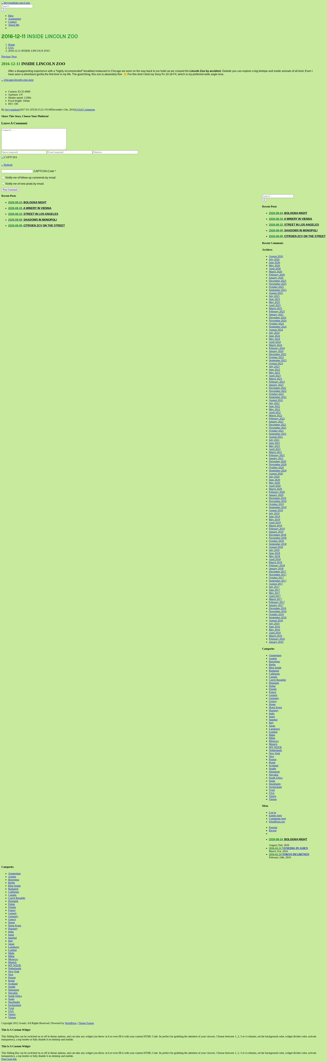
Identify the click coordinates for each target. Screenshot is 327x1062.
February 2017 (277, 602)
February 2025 (277, 311)
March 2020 (275, 488)
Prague (272, 759)
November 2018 (277, 537)
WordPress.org (277, 821)
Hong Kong (275, 707)
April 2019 (275, 522)
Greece (273, 701)
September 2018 (277, 544)
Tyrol (272, 790)
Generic (273, 695)
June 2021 (274, 443)
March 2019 (275, 525)
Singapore (274, 771)
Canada (273, 676)
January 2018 (276, 568)
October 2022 (276, 394)
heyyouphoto (12, 109)
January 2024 (276, 351)
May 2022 (274, 409)
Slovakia (273, 774)
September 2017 (277, 580)
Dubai (272, 686)
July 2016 (274, 623)
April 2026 (275, 268)
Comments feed (277, 818)
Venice (272, 796)
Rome (272, 762)
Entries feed (275, 815)
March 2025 (275, 308)
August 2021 (276, 436)
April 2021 (275, 449)
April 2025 (275, 305)
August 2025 (276, 293)
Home (272, 704)
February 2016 (277, 638)
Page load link (9, 1059)
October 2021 (276, 430)
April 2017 (275, 596)
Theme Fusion (86, 1023)
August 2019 (276, 510)
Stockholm (275, 783)
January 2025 (276, 314)
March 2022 (275, 415)
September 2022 (277, 397)
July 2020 (274, 476)
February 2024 (277, 348)
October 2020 (276, 467)
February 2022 (277, 418)
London (273, 731)
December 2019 (277, 498)
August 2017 (276, 583)
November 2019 (277, 501)
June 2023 (274, 369)
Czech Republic (277, 679)
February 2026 (277, 274)
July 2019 (274, 513)
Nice (271, 756)
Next (14, 56)
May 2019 (274, 519)
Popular (273, 827)
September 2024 (277, 326)
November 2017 (277, 574)
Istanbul (273, 719)
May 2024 (274, 339)
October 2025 (276, 286)
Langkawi (274, 728)
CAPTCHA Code (44, 171)
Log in (272, 812)
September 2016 (277, 617)
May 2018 (274, 556)
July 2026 (274, 259)
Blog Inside (275, 667)
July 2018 (274, 550)
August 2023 (276, 363)
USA (78, 109)
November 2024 (277, 320)
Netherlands (275, 750)
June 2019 (274, 516)
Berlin (272, 664)
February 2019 (277, 528)
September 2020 (277, 470)
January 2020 (276, 495)
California (274, 673)
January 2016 (276, 641)
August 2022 (276, 400)
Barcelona (274, 661)
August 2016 (276, 620)
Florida (273, 689)
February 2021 (277, 455)
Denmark (274, 682)
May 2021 (274, 446)
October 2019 (276, 504)
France (272, 692)
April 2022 (275, 412)
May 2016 (274, 629)
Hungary (273, 710)
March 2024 (275, 345)
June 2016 (274, 626)
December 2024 (277, 317)
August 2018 (276, 547)
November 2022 (277, 391)
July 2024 (274, 332)
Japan (272, 725)
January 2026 (276, 277)
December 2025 (277, 280)
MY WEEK (275, 747)
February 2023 (277, 381)
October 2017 (276, 577)
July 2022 (274, 403)
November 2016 (277, 611)
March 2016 (275, 635)
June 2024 (274, 335)
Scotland (273, 765)
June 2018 (274, 553)
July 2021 (274, 440)
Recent (272, 830)
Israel (272, 716)
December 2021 (277, 424)
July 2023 (274, 366)
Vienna (273, 799)
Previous (6, 56)
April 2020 (275, 485)
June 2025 (274, 299)
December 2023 (277, 354)
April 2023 (275, 375)
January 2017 (276, 605)
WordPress (70, 1023)
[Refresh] (6, 164)
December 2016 (277, 608)
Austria (273, 658)
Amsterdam (275, 655)
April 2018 (275, 559)
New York (274, 753)
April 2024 (275, 342)
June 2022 (274, 406)
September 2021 (277, 433)
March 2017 (275, 599)
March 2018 (275, 562)
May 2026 (274, 265)
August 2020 (276, 473)
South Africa (276, 777)
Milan (272, 738)
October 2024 (276, 323)
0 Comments (88, 109)
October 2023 (276, 357)
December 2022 (277, 387)
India (271, 713)
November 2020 (277, 464)
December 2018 (277, 534)
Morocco (274, 741)
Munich (273, 744)
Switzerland (275, 787)
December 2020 (277, 461)
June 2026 (274, 262)
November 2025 (277, 283)
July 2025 (274, 296)
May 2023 (274, 372)
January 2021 (276, 458)
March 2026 (275, 271)
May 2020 (274, 482)
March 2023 (275, 378)
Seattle (272, 768)
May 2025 (274, 302)
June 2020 (274, 479)
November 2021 (277, 427)
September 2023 (277, 360)
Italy (271, 722)
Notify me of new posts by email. (24, 183)
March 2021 (275, 452)
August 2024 (276, 329)
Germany (274, 698)
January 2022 (276, 421)
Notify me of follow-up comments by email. (30, 177)
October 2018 (276, 541)
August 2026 (276, 256)
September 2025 (277, 290)
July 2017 (274, 586)
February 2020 (277, 492)
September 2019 (277, 507)
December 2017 (277, 571)
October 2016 (276, 614)
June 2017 (274, 589)
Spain (272, 780)
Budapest (274, 670)
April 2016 (275, 632)
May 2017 (274, 593)
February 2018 (277, 565)
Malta (272, 735)
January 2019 (276, 531)
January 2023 (276, 384)
